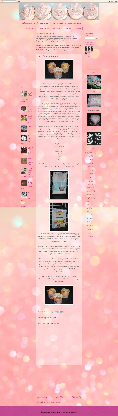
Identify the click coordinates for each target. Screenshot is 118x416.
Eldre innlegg (76, 397)
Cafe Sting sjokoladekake (30, 109)
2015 (89, 178)
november (90, 191)
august (89, 201)
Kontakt (68, 28)
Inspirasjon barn (44, 28)
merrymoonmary (61, 412)
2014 (89, 181)
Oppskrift (78, 28)
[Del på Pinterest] (62, 312)
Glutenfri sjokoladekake (30, 151)
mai (88, 211)
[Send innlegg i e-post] (52, 312)
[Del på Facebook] (61, 312)
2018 (89, 167)
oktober (89, 194)
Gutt (94, 91)
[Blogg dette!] (58, 312)
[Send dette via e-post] (56, 312)
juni (88, 208)
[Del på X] (59, 312)
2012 (89, 230)
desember (90, 188)
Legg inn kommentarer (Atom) (51, 402)
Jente (94, 72)
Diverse (93, 129)
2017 (89, 170)
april (88, 215)
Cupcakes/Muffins (30, 28)
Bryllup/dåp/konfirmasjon (94, 110)
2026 (89, 156)
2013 (89, 185)
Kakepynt (94, 148)
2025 (89, 160)
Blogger (75, 412)
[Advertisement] (59, 380)
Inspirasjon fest (58, 28)
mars (88, 218)
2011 (89, 233)
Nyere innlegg (41, 397)
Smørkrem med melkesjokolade (30, 161)
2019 (89, 163)
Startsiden (59, 397)
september (90, 198)
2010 (89, 237)
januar (89, 225)
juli (88, 205)
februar (89, 222)
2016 (89, 174)
